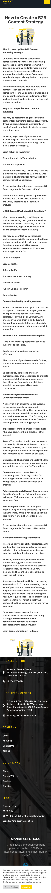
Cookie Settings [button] (11, 887)
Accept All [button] (26, 887)
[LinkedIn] (25, 865)
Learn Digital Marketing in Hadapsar (20, 631)
